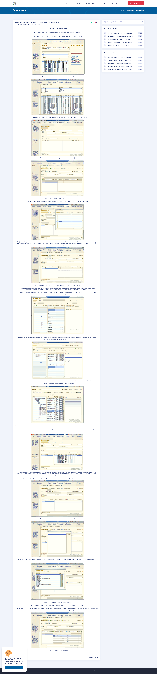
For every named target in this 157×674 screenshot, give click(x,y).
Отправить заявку (136, 3)
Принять (14, 667)
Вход (105, 3)
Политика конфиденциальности (120, 671)
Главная (68, 3)
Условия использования (137, 671)
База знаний (77, 3)
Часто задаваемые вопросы (92, 3)
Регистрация (113, 3)
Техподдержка (140, 10)
